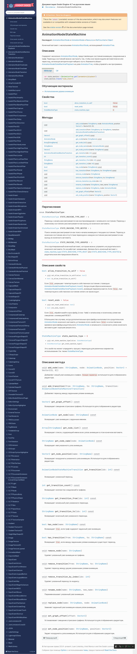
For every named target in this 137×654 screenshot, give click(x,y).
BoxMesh (11, 250)
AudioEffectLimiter (15, 155)
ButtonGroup (13, 260)
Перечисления (15, 36)
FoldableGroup (13, 431)
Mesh (10, 643)
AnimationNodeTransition (17, 72)
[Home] (43, 7)
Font (10, 434)
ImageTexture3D (14, 545)
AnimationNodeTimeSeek (17, 69)
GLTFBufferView (14, 463)
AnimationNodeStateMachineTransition (19, 53)
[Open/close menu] (6, 18)
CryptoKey (12, 351)
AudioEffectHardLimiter (17, 145)
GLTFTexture (13, 516)
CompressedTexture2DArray (18, 326)
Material (11, 639)
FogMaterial (12, 427)
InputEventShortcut (15, 614)
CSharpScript (13, 355)
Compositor (12, 308)
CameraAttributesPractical (18, 271)
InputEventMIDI (14, 588)
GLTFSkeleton (13, 502)
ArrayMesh (12, 79)
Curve (10, 366)
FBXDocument (13, 420)
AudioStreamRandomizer (17, 224)
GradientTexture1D (15, 527)
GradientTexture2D (15, 531)
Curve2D (11, 369)
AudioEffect (12, 94)
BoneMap (11, 246)
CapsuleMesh (13, 286)
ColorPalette (13, 304)
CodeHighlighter (14, 300)
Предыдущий (51, 638)
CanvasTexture (13, 282)
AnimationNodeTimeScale (17, 65)
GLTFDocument (14, 470)
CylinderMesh (13, 384)
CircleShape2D (13, 297)
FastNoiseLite (13, 416)
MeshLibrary (12, 646)
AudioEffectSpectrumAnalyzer (19, 188)
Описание (13, 22)
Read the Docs (110, 650)
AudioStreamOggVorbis (17, 213)
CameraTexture (14, 275)
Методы (13, 32)
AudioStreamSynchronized (18, 228)
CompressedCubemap (16, 315)
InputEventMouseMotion (17, 599)
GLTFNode (12, 491)
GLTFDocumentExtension (17, 474)
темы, (85, 650)
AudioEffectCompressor (17, 116)
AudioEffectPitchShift (16, 177)
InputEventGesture (15, 570)
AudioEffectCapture (15, 108)
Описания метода (16, 43)
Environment (12, 409)
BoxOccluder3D (14, 253)
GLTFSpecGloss (14, 509)
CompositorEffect (15, 311)
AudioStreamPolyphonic (17, 221)
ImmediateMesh (14, 552)
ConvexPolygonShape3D (17, 347)
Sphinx (64, 650)
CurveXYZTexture (14, 380)
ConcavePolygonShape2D (18, 336)
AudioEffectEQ (13, 127)
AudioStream (13, 195)
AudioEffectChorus (15, 112)
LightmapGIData (14, 636)
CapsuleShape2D (14, 289)
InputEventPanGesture (16, 603)
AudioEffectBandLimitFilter (18, 101)
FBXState (12, 423)
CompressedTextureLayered (18, 333)
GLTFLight (12, 484)
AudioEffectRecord (15, 181)
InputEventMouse (15, 592)
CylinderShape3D (14, 387)
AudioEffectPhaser (15, 174)
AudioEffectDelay (14, 119)
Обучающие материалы (18, 25)
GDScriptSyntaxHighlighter (18, 452)
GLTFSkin (12, 505)
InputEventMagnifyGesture (18, 585)
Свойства (13, 29)
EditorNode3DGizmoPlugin (18, 398)
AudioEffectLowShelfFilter (18, 163)
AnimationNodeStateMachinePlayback (19, 47)
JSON (10, 628)
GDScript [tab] (48, 71)
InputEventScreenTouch (17, 610)
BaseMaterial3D (14, 235)
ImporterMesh (13, 556)
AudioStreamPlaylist (15, 217)
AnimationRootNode (15, 76)
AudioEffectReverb (15, 184)
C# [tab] (57, 71)
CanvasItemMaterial (15, 279)
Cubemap (11, 358)
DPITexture (12, 391)
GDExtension (13, 445)
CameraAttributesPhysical (18, 268)
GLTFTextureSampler (16, 520)
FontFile (11, 438)
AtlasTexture (13, 87)
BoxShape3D (13, 257)
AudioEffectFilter (14, 141)
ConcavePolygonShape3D (18, 340)
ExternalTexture (14, 413)
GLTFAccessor (13, 456)
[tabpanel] (84, 78)
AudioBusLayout (14, 90)
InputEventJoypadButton (17, 574)
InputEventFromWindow (17, 567)
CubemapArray (13, 362)
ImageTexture (13, 541)
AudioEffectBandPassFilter (18, 105)
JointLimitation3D (14, 621)
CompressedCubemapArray (18, 318)
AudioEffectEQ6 (14, 137)
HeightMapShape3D (15, 534)
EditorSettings (13, 402)
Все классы (50, 7)
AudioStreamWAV (14, 231)
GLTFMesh (12, 487)
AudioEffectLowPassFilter (18, 159)
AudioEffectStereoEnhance (18, 192)
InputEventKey (13, 581)
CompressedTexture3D (16, 329)
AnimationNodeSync (15, 61)
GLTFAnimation (14, 460)
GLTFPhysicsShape (15, 498)
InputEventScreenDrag (16, 607)
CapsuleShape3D (14, 293)
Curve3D (11, 373)
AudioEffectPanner (15, 170)
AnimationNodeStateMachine (20, 18)
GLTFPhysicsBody (15, 494)
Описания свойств (16, 39)
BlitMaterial (12, 242)
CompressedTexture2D (17, 322)
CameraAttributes (14, 264)
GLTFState (12, 512)
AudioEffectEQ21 (15, 134)
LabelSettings (13, 632)
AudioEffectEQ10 (14, 130)
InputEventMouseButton (17, 596)
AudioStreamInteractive (17, 203)
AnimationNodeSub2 (16, 58)
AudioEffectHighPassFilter (18, 148)
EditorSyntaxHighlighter (17, 405)
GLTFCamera (13, 467)
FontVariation (13, 442)
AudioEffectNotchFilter (16, 166)
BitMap (11, 239)
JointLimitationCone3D (16, 625)
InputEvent (12, 560)
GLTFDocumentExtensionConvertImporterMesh (17, 479)
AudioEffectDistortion (16, 123)
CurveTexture (13, 376)
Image (10, 538)
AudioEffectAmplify (15, 98)
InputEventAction (14, 563)
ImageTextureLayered (16, 549)
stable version (56, 27)
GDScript (11, 449)
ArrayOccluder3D (14, 83)
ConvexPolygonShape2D (17, 344)
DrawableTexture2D (15, 394)
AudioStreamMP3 (14, 210)
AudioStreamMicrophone (17, 206)
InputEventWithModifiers (17, 617)
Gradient (11, 523)
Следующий (118, 638)
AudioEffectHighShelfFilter (18, 152)
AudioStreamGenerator (16, 199)
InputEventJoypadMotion (17, 578)
